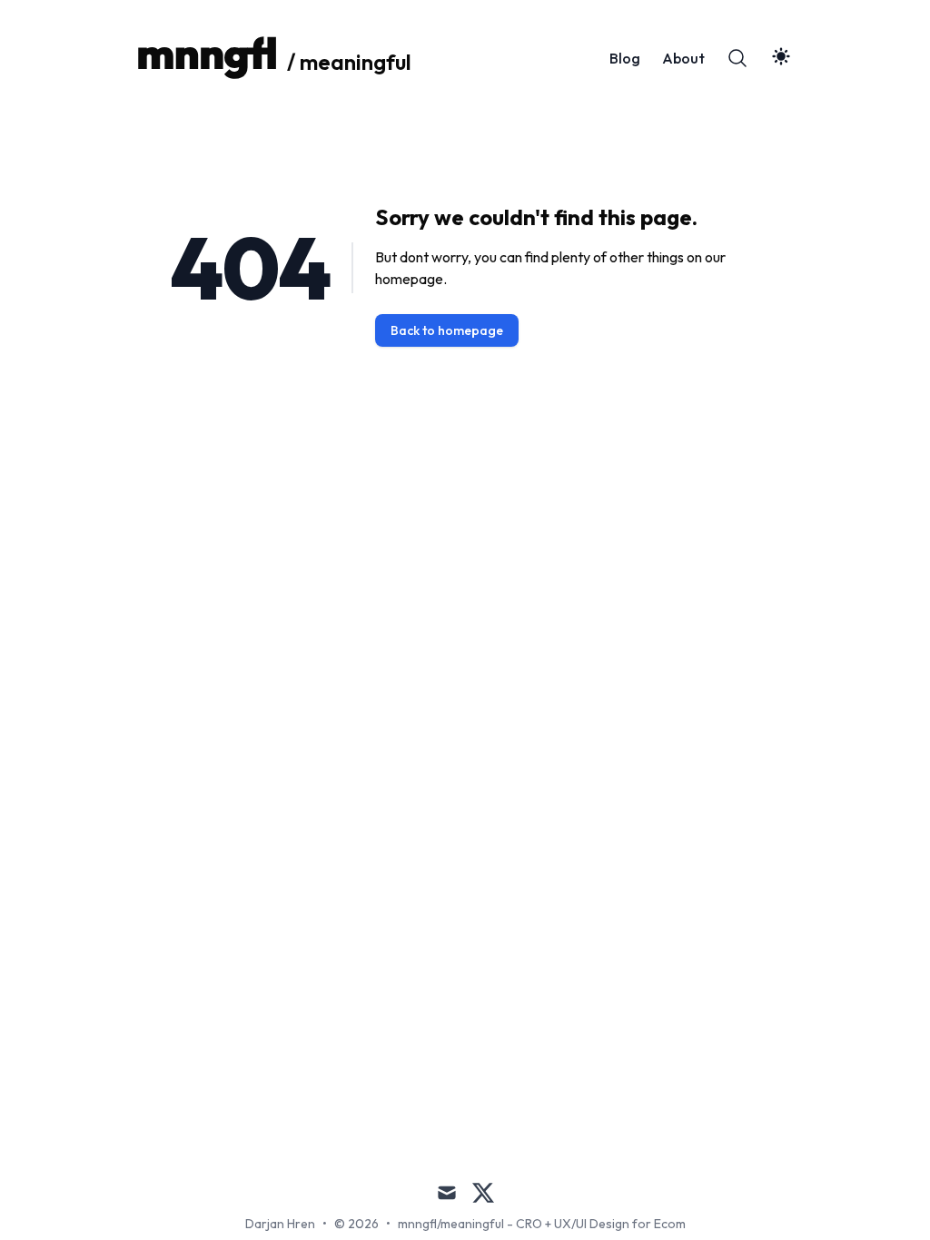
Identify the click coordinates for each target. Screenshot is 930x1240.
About (683, 58)
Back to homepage (447, 330)
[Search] (737, 58)
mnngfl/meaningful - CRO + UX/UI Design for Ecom (542, 1223)
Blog (624, 58)
